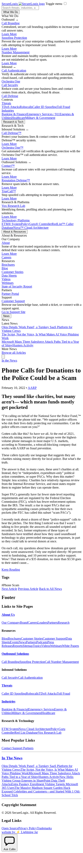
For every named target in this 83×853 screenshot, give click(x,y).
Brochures (8, 264)
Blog (5, 268)
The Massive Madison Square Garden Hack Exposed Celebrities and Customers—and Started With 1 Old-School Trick (41, 791)
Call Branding (11, 23)
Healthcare (18, 118)
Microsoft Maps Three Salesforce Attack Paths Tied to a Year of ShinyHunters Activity (41, 775)
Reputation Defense (16, 180)
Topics (37, 646)
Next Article (9, 589)
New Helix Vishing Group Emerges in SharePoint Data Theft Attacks (38, 780)
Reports (18, 646)
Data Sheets (9, 275)
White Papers (70, 646)
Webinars (7, 283)
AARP (32, 387)
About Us (8, 614)
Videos (6, 279)
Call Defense (10, 96)
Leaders (42, 622)
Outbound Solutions (15, 653)
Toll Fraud (63, 107)
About (6, 242)
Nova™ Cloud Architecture (31, 227)
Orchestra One (11, 81)
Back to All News (50, 589)
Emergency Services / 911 (43, 114)
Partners (53, 622)
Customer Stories (12, 272)
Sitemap (28, 646)
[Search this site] (3, 357)
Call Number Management (62, 662)
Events (14, 642)
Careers (6, 257)
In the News (9, 360)
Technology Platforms (16, 220)
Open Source (10, 828)
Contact (8, 165)
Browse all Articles (14, 352)
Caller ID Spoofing (44, 107)
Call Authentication (14, 70)
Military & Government (40, 118)
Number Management (15, 52)
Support (17, 748)
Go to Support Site (13, 312)
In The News (12, 758)
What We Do (10, 12)
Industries (8, 110)
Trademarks (44, 828)
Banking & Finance (14, 114)
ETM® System (11, 224)
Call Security (10, 85)
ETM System (10, 729)
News (6, 315)
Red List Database (26, 732)
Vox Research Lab (13, 205)
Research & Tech (13, 121)
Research (64, 622)
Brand (24, 622)
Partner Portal (10, 293)
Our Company (11, 622)
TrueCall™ (9, 191)
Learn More (9, 34)
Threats (6, 103)
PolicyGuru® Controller (36, 224)
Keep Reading (11, 569)
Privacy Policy (27, 828)
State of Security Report (17, 286)
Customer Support (13, 301)
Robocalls (26, 107)
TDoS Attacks (11, 107)
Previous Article (28, 589)
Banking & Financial (15, 709)
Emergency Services (41, 709)
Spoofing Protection (14, 37)
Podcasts (41, 642)
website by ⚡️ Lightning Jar (20, 832)
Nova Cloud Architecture (35, 729)
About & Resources (14, 231)
